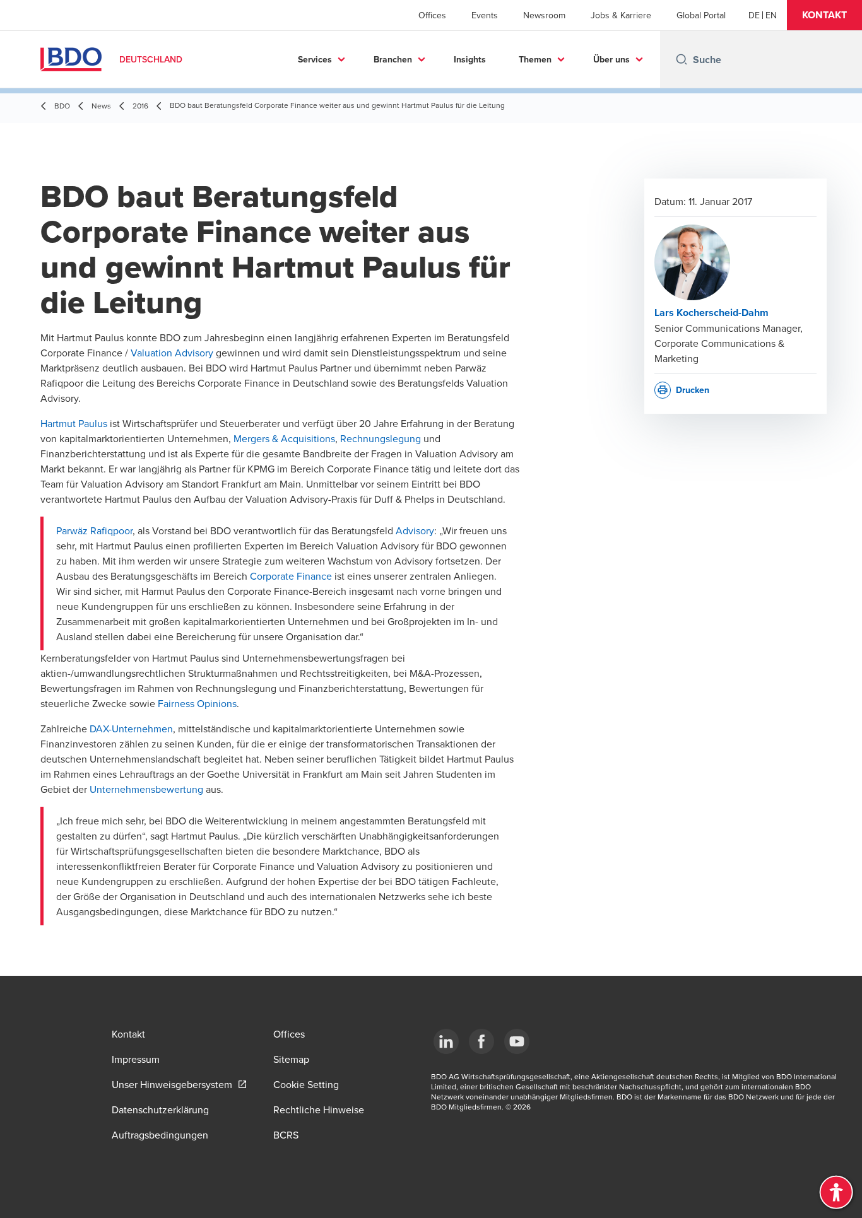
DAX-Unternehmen (131, 728)
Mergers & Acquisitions (284, 438)
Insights (470, 59)
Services (315, 59)
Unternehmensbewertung (146, 789)
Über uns (611, 59)
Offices (432, 15)
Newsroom (544, 15)
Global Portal (701, 15)
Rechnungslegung (380, 438)
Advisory (415, 530)
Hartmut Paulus (73, 423)
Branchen (393, 59)
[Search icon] (681, 59)
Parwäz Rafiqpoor (94, 530)
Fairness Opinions (197, 703)
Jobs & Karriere (621, 15)
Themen (535, 59)
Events (484, 15)
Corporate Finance (291, 576)
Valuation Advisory (172, 353)
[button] (824, 15)
